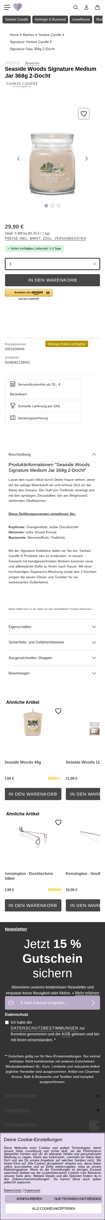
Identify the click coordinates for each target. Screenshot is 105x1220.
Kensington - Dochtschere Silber (28, 876)
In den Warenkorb (52, 280)
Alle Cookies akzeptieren (53, 1208)
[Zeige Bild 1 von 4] (46, 206)
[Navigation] (7, 7)
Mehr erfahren (87, 993)
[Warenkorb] (97, 7)
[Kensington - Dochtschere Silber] (33, 834)
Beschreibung (20, 454)
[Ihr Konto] (86, 7)
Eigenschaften (20, 627)
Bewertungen (19, 673)
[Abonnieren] (93, 1002)
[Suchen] (76, 7)
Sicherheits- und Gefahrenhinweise (36, 642)
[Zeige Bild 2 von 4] (52, 206)
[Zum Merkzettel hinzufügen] (83, 113)
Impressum (32, 1190)
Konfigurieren (29, 1199)
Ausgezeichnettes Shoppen (30, 658)
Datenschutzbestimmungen (44, 1028)
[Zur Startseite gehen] (17, 7)
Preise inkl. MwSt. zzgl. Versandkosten (45, 238)
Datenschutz (13, 1190)
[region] (52, 159)
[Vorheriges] (19, 158)
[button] (28, 295)
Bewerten (32, 63)
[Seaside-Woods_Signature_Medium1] (52, 159)
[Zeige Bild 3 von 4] (58, 206)
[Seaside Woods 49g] (33, 723)
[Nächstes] (86, 158)
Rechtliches (17, 1110)
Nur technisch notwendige (77, 1199)
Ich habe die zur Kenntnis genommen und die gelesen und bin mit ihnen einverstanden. (55, 1031)
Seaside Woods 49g (22, 762)
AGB (66, 1034)
